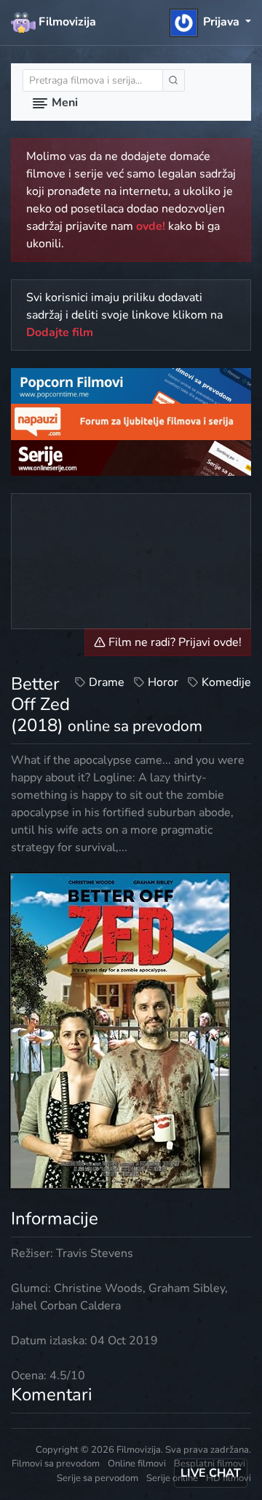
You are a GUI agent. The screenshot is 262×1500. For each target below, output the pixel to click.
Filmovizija (66, 22)
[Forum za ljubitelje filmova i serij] (131, 421)
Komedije (226, 682)
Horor (163, 682)
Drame (106, 682)
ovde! (150, 226)
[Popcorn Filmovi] (131, 386)
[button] (210, 22)
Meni (63, 103)
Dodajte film (59, 332)
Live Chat (210, 1473)
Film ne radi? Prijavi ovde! (174, 642)
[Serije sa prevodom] (131, 457)
